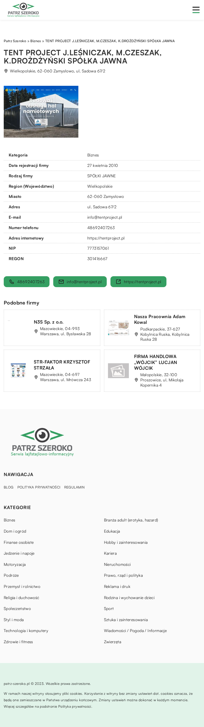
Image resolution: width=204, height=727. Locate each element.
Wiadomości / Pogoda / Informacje (135, 630)
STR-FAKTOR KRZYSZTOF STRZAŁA (62, 364)
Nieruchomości (117, 564)
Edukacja (112, 531)
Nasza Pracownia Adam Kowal (160, 319)
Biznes (93, 154)
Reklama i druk (117, 586)
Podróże (11, 575)
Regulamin (74, 487)
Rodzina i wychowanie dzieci (129, 597)
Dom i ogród (15, 531)
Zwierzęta (112, 641)
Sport (109, 608)
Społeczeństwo (17, 608)
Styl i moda (14, 619)
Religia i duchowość (21, 597)
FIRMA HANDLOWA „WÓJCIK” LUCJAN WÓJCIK (155, 362)
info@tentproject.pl (104, 217)
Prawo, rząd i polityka (123, 575)
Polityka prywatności (38, 487)
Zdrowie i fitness (18, 641)
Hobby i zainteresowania (126, 542)
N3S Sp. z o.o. (49, 322)
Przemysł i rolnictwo (22, 586)
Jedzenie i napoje (19, 553)
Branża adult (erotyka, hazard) (131, 519)
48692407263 (101, 227)
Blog (9, 487)
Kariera (110, 553)
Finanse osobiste (19, 542)
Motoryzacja (15, 564)
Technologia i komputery (26, 630)
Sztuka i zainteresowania (126, 619)
